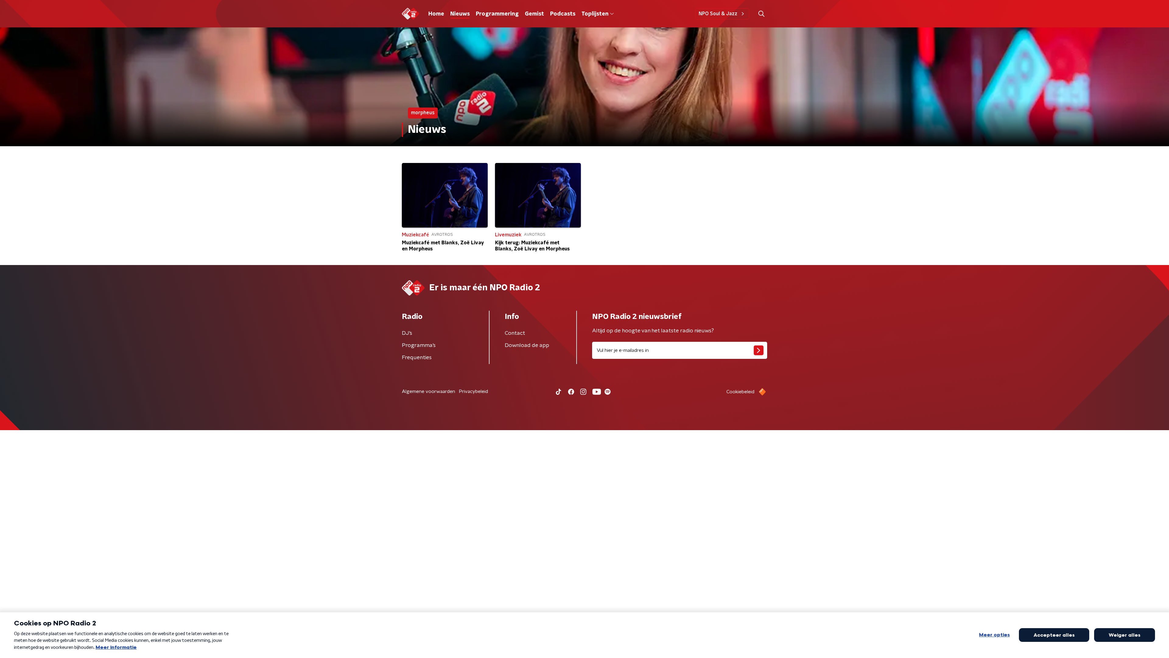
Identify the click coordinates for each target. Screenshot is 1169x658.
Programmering (497, 14)
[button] (761, 13)
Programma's (419, 345)
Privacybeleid (473, 391)
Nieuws (460, 14)
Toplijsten (594, 14)
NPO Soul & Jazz (718, 13)
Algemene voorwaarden (428, 391)
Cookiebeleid (740, 391)
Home (436, 14)
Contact (515, 333)
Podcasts (562, 14)
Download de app (527, 345)
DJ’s (407, 333)
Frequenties (417, 357)
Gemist (534, 14)
